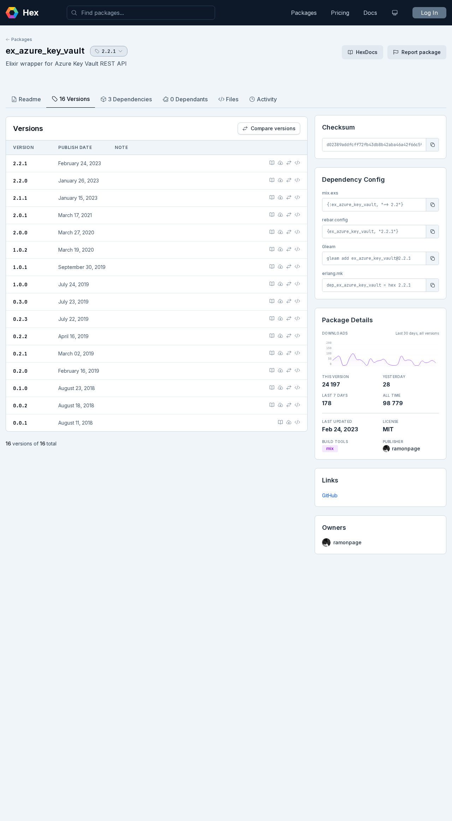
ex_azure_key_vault (45, 51)
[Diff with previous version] (289, 163)
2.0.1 (20, 215)
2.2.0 (20, 181)
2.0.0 (20, 232)
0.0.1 (20, 423)
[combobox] (141, 13)
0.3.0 (20, 302)
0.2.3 (20, 319)
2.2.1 (20, 163)
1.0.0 (20, 284)
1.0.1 (20, 267)
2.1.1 (20, 198)
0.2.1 (20, 353)
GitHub (330, 495)
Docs (370, 12)
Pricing (340, 12)
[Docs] (272, 163)
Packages (304, 12)
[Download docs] (280, 163)
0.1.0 (20, 388)
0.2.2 (20, 336)
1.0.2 (20, 250)
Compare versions (273, 128)
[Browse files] (297, 163)
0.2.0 (20, 371)
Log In (429, 12)
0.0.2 (20, 405)
